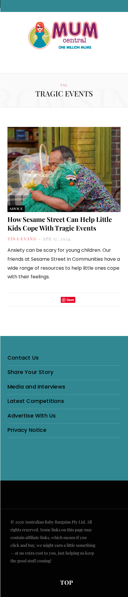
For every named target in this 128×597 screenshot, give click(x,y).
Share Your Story (30, 372)
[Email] (81, 300)
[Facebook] (46, 300)
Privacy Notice (26, 430)
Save (70, 299)
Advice (16, 208)
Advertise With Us (31, 415)
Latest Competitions (35, 401)
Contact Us (23, 357)
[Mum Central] (64, 36)
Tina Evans (21, 239)
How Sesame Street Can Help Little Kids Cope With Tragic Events (59, 223)
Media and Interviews (36, 386)
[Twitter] (54, 300)
